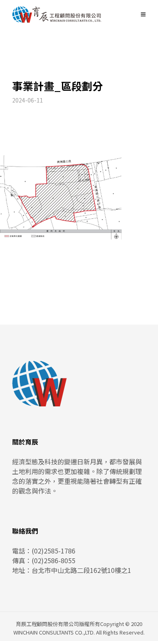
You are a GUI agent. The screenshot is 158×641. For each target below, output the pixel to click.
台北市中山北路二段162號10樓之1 (81, 570)
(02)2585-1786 (53, 551)
